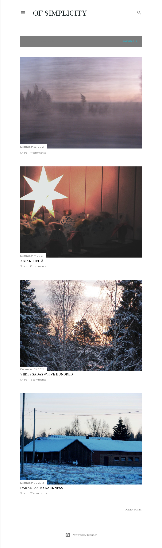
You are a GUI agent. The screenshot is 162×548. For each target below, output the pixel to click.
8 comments (38, 266)
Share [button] (23, 152)
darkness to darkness (41, 487)
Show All (130, 41)
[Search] (139, 12)
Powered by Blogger (84, 534)
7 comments (38, 152)
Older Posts (133, 509)
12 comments (38, 493)
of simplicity (60, 13)
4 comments (38, 379)
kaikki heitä (31, 260)
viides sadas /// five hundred (46, 374)
